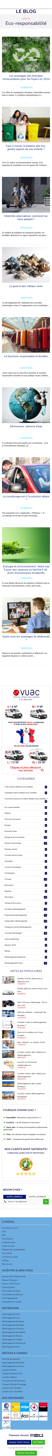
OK (46, 1201)
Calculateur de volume (11, 1302)
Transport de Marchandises (13, 1380)
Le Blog (5, 1260)
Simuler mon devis (26, 1452)
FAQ (4, 1235)
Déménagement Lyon (11, 1318)
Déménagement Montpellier (14, 1332)
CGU (4, 1231)
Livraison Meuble (9, 1370)
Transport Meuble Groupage (14, 1384)
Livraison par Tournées (11, 1388)
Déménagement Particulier (13, 1362)
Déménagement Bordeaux (13, 1321)
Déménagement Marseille (13, 1325)
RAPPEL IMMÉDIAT (15, 1196)
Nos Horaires (7, 1239)
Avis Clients (7, 1253)
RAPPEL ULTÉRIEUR (37, 1196)
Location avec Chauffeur (12, 1391)
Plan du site (7, 1264)
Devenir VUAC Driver (11, 1283)
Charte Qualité (8, 1287)
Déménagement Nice (11, 1346)
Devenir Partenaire (10, 1280)
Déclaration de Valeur (11, 1291)
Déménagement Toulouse (13, 1328)
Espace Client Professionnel (14, 1276)
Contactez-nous (8, 1242)
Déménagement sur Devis (13, 1366)
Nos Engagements (9, 1298)
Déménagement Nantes (12, 1339)
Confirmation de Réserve (12, 1294)
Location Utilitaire (9, 1377)
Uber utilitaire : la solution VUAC (31, 1042)
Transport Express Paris (12, 1373)
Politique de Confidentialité (13, 1249)
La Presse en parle (10, 1257)
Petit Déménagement (11, 1359)
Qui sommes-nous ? (10, 1228)
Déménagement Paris (11, 1314)
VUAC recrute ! (8, 1246)
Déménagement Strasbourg (13, 1343)
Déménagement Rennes (12, 1336)
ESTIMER (38, 1442)
